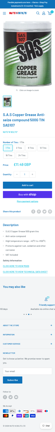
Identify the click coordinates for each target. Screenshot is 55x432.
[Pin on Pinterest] (39, 211)
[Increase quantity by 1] (32, 174)
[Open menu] (4, 13)
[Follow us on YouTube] (16, 397)
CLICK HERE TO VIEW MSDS (16, 266)
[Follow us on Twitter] (11, 397)
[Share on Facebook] (33, 211)
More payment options (27, 201)
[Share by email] (50, 211)
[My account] (43, 13)
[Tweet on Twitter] (44, 211)
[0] (49, 13)
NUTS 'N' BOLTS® (10, 132)
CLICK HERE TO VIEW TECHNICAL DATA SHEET (25, 271)
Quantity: (7, 174)
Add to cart (27, 185)
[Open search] (38, 13)
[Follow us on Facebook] (5, 397)
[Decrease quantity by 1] (17, 174)
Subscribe (12, 380)
